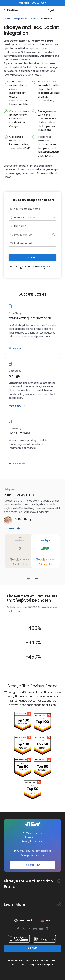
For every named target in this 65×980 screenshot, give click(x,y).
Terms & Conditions (15, 960)
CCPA (22, 964)
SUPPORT (32, 948)
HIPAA (14, 964)
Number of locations (26, 217)
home (7, 19)
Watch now (16, 348)
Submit (32, 257)
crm (33, 19)
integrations (20, 19)
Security (44, 960)
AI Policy (30, 964)
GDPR (53, 960)
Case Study (15, 313)
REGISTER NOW (32, 865)
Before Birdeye (35, 531)
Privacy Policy (46, 266)
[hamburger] (58, 10)
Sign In (51, 10)
